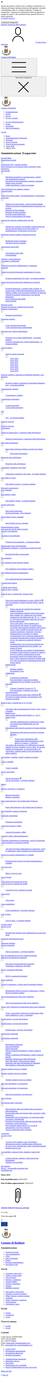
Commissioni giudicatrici (19, 678)
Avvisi (7, 1317)
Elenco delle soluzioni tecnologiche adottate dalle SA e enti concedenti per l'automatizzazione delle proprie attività (27, 661)
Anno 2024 (14, 358)
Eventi (7, 1328)
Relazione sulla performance (11, 457)
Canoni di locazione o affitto (11, 826)
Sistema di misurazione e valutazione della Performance (21, 433)
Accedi (3, 132)
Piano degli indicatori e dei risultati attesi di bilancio (19, 801)
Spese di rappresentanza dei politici (18, 216)
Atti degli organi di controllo (15, 243)
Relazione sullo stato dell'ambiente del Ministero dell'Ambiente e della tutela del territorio (22, 1064)
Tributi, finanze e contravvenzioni (17, 1296)
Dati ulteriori (5, 1166)
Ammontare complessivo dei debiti (17, 966)
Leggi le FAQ (10, 1349)
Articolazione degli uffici (10, 247)
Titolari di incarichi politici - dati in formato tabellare (24, 204)
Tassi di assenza (11, 142)
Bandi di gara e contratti (9, 589)
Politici (7, 1260)
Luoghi (8, 1326)
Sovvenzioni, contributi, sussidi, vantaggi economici (19, 757)
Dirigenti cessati (6, 305)
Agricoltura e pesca (12, 1304)
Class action (5, 894)
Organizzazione (6, 191)
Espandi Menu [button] (6, 158)
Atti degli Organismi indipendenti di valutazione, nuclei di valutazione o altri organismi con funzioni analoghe (25, 850)
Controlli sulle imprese (9, 583)
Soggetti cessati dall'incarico (15, 214)
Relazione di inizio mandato (15, 212)
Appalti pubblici (11, 1282)
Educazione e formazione (14, 1292)
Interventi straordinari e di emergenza (14, 1084)
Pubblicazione (10, 665)
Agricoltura (9, 126)
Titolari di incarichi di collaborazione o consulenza (19, 266)
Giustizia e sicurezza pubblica (16, 1294)
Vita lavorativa (10, 1278)
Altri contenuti (6, 1098)
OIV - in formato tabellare (14, 418)
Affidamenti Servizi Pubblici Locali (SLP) (25, 682)
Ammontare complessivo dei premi (13, 468)
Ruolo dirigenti (10, 301)
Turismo (8, 1286)
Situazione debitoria (8, 943)
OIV (2, 411)
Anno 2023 (14, 361)
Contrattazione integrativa (10, 399)
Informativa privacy (12, 1361)
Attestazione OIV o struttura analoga (14, 165)
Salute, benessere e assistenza (16, 1300)
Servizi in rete (6, 927)
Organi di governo (12, 1252)
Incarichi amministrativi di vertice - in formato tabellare (25, 278)
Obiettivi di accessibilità (14, 1162)
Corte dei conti (6, 867)
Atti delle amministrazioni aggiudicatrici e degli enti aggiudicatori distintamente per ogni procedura (27, 724)
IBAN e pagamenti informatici (12, 970)
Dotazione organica (8, 319)
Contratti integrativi (12, 406)
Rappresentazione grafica (10, 527)
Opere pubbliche (7, 980)
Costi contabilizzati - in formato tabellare (20, 910)
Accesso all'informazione (14, 122)
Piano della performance (9, 443)
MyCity (5, 1375)
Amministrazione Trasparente (16, 138)
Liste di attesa (6, 914)
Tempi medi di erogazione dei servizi (14, 882)
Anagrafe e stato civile (13, 1273)
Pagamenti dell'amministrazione (12, 939)
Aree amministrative (12, 1254)
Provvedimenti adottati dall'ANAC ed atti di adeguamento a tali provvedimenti (21, 1127)
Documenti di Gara (17, 671)
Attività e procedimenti (9, 531)
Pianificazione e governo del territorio (14, 1019)
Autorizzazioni (10, 1302)
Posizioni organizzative (9, 309)
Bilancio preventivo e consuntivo (13, 789)
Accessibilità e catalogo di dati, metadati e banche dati (20, 1152)
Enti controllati (6, 490)
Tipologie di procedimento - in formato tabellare (22, 542)
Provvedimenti (6, 558)
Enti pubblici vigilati (8, 495)
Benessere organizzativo (9, 488)
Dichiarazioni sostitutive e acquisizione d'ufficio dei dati (21, 548)
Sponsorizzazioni (11, 692)
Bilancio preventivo (12, 795)
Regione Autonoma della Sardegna (13, 25)
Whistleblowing (6, 1170)
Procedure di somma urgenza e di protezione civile (23, 697)
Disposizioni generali (8, 160)
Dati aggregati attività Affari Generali (14, 529)
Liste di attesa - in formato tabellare (18, 921)
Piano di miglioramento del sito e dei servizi (21, 1367)
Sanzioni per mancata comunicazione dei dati (17, 220)
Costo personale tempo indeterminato (18, 327)
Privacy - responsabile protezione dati (14, 1168)
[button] (11, 112)
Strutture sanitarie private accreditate (14, 1069)
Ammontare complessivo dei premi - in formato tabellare (25, 474)
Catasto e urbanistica (12, 1284)
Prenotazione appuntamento (15, 1351)
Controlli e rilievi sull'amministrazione (14, 836)
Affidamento (10, 673)
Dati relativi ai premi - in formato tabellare (20, 484)
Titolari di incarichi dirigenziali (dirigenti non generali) (20, 282)
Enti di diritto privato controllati (12, 517)
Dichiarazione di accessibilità (15, 1365)
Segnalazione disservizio (14, 1353)
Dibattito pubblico (16, 669)
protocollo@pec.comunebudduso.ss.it (18, 1345)
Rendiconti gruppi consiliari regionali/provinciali (18, 235)
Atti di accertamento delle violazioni (18, 1130)
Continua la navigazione (10, 22)
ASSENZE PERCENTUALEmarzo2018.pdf (15, 1208)
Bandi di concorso (7, 422)
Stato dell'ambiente (12, 1047)
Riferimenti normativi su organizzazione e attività (23, 177)
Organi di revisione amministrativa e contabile (17, 855)
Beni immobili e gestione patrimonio (14, 811)
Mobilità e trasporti (12, 1288)
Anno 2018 (10, 146)
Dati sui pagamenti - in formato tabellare (19, 952)
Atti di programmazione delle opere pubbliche (17, 997)
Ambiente (9, 1298)
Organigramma (10, 255)
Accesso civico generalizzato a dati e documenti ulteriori (25, 1146)
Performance (5, 428)
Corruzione (5, 1134)
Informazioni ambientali (9, 1034)
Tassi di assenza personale (15, 144)
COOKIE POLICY (8, 18)
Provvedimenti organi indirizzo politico (15, 563)
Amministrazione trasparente (15, 1359)
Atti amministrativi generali (15, 179)
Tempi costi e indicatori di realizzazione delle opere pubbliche (23, 1007)
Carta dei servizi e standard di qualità (14, 884)
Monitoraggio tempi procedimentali (13, 546)
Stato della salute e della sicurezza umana (20, 1061)
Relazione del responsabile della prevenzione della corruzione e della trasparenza (23, 1122)
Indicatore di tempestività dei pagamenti (19, 964)
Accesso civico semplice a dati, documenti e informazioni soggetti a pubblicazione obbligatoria (23, 1143)
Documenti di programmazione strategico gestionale (24, 181)
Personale (9, 140)
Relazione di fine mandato (14, 210)
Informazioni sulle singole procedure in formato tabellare (25, 728)
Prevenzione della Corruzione (11, 1103)
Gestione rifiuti (6, 924)
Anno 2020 (14, 367)
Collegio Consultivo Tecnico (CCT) (23, 688)
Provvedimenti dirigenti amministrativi (14, 573)
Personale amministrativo (14, 1262)
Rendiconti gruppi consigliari (15, 241)
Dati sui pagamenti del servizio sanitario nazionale (19, 955)
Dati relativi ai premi (8, 478)
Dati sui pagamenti (7, 945)
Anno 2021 (14, 365)
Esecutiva (8, 684)
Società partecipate (7, 505)
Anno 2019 (14, 369)
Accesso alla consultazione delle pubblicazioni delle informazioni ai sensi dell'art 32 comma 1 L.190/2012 (29, 741)
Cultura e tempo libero (13, 1276)
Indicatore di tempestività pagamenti (14, 958)
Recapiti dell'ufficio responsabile (17, 554)
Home (7, 136)
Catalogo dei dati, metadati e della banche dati (21, 1158)
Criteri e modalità (7, 762)
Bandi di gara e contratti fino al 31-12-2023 (16, 703)
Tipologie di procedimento (10, 536)
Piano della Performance (19, 454)
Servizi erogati (6, 877)
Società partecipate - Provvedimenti (18, 513)
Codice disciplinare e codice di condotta (19, 185)
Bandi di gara (10, 713)
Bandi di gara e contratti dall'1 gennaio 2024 (17, 594)
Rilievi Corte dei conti (13, 873)
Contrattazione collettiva (9, 389)
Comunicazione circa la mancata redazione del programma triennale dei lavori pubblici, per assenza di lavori (26, 646)
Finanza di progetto (12, 699)
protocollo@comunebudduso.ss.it (18, 1343)
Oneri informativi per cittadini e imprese (15, 189)
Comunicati (9, 1315)
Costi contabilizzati (8, 904)
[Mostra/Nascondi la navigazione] (19, 67)
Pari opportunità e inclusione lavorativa (24, 680)
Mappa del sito (6, 1371)
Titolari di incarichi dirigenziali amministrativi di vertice (21, 272)
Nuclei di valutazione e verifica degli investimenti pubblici (22, 984)
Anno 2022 (14, 363)
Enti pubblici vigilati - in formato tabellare (20, 501)
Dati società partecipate (13, 511)
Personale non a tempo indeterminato (14, 331)
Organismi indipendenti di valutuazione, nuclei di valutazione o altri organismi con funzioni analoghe (23, 842)
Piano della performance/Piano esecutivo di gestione (24, 449)
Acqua (7, 124)
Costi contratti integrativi (14, 408)
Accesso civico (6, 1136)
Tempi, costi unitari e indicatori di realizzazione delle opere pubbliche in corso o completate (24, 1014)
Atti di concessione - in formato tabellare (20, 780)
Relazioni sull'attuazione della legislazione (20, 1059)
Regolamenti (10, 1160)
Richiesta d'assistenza (13, 1355)
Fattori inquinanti (11, 1049)
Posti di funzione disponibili (15, 299)
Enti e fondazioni (11, 1258)
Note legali (9, 1363)
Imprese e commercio (13, 1280)
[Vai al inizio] (2, 1220)
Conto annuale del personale (15, 325)
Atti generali (5, 171)
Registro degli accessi (13, 1148)
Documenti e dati (11, 1265)
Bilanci (3, 784)
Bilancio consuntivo (12, 797)
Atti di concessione (8, 772)
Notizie (8, 1313)
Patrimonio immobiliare (9, 816)
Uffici (7, 1256)
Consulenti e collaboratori (10, 261)
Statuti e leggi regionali (13, 183)
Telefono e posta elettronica (11, 259)
